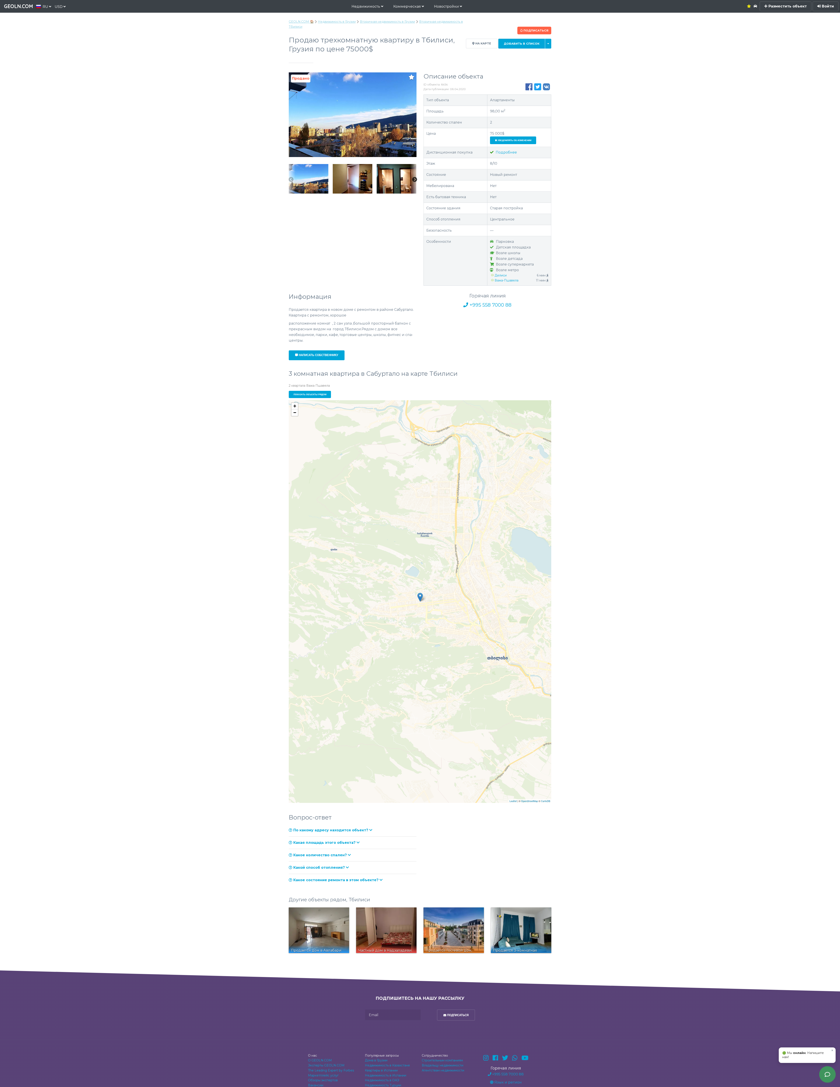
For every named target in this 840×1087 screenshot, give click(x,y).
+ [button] (294, 406)
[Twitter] (505, 1058)
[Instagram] (486, 1058)
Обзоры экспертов (323, 1080)
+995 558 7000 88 (489, 305)
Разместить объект (787, 6)
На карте (482, 43)
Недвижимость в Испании (385, 1075)
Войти (827, 6)
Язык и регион (508, 1082)
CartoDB (545, 801)
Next (414, 180)
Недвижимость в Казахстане (387, 1065)
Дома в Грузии (376, 1060)
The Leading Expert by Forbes (331, 1070)
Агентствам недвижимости (443, 1070)
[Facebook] (495, 1058)
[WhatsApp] (515, 1058)
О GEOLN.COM (320, 1060)
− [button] (294, 412)
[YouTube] (525, 1058)
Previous (291, 180)
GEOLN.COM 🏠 (301, 22)
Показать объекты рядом (310, 394)
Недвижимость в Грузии (337, 22)
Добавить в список (521, 43)
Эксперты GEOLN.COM (326, 1065)
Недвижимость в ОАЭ (382, 1080)
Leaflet (513, 801)
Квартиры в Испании (381, 1070)
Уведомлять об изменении (514, 140)
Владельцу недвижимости (442, 1065)
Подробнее (506, 152)
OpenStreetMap (529, 801)
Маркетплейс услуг (323, 1075)
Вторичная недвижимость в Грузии (387, 22)
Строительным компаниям (442, 1060)
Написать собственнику (318, 355)
